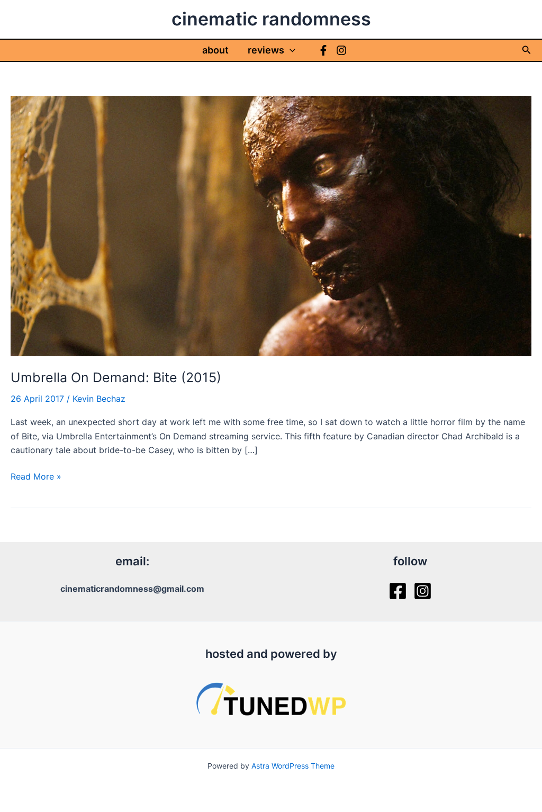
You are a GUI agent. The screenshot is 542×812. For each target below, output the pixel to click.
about (215, 50)
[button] (289, 50)
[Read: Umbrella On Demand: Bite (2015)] (271, 225)
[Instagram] (341, 50)
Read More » (36, 477)
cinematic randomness (271, 19)
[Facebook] (323, 50)
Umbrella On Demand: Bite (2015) (116, 377)
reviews (266, 50)
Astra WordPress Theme (293, 765)
